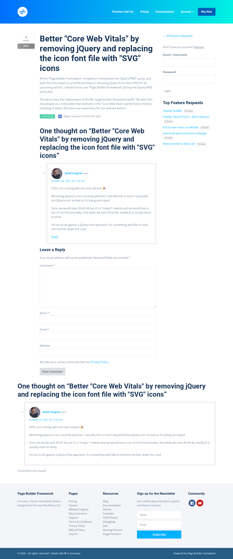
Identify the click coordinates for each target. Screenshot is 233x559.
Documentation (165, 11)
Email (44, 329)
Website (45, 346)
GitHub (107, 509)
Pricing (144, 11)
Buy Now (206, 11)
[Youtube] (199, 503)
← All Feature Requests (178, 36)
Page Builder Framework (201, 553)
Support (73, 517)
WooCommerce (78, 513)
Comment (47, 265)
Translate (108, 513)
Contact (73, 505)
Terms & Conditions (80, 521)
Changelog (109, 521)
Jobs (105, 525)
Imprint (73, 534)
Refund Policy (77, 530)
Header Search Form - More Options (186, 117)
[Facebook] (192, 503)
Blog (105, 501)
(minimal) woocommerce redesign (185, 133)
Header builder (172, 111)
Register (199, 47)
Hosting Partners (112, 530)
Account (186, 11)
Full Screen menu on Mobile (181, 127)
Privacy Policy (99, 362)
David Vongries (73, 173)
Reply (54, 237)
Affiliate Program (79, 509)
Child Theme (110, 517)
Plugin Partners (112, 534)
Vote (26, 46)
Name (45, 313)
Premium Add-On (122, 11)
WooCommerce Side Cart (179, 144)
